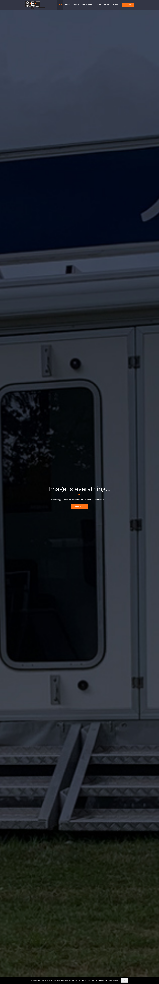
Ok (124, 980)
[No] (157, 980)
